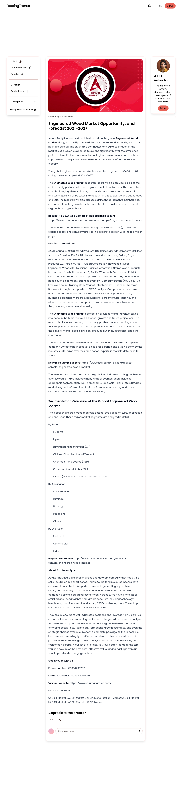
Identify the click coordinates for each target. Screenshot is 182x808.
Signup (170, 6)
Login (159, 6)
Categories (17, 101)
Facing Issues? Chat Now (21, 109)
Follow (163, 108)
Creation (15, 84)
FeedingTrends (18, 6)
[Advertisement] (91, 33)
